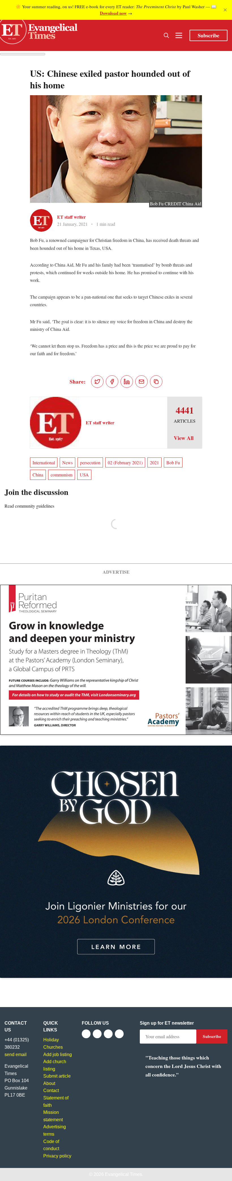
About (49, 1083)
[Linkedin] (119, 1033)
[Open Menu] (178, 35)
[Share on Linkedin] (127, 381)
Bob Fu (173, 462)
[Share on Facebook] (112, 381)
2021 (154, 462)
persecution (90, 462)
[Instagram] (108, 1033)
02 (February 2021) (125, 462)
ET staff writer (71, 217)
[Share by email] (141, 381)
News (67, 462)
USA (84, 475)
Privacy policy (57, 1156)
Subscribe (208, 35)
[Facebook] (86, 1033)
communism (61, 475)
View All (184, 438)
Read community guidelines (29, 506)
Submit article (57, 1076)
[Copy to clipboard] (156, 381)
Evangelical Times (123, 1174)
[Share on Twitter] (97, 381)
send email (16, 1054)
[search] (166, 35)
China (38, 475)
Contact (51, 1090)
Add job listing (57, 1054)
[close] (225, 9)
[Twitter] (97, 1033)
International (44, 462)
